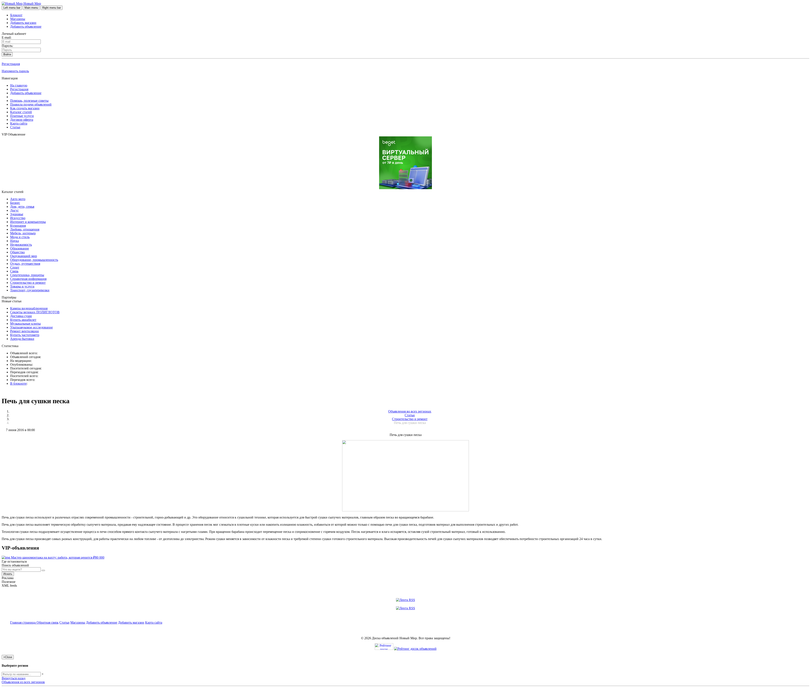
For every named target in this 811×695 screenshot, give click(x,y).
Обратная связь (48, 622)
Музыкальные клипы (25, 323)
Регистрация (11, 64)
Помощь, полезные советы (29, 100)
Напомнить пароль (15, 71)
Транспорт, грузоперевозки (29, 290)
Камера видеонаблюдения (29, 308)
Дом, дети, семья (22, 206)
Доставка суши (21, 316)
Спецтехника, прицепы (27, 275)
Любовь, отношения (24, 229)
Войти (7, 54)
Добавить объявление (25, 26)
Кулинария (18, 225)
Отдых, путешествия (25, 263)
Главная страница (23, 622)
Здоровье (16, 214)
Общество (17, 252)
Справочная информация (28, 279)
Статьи (15, 127)
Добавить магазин (23, 22)
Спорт (14, 267)
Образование (19, 248)
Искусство (17, 218)
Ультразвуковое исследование (31, 327)
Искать (7, 574)
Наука (14, 241)
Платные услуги (22, 116)
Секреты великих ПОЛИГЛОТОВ (35, 312)
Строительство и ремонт (28, 282)
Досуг (14, 210)
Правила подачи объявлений (31, 104)
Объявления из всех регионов (23, 682)
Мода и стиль (20, 237)
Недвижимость (21, 244)
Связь (14, 271)
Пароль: (7, 46)
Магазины (17, 19)
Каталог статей (21, 112)
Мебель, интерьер (23, 233)
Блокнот (16, 15)
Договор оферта (21, 119)
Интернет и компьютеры (28, 222)
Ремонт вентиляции (24, 331)
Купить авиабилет (23, 320)
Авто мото (17, 199)
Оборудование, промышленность (34, 260)
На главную (18, 85)
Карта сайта (18, 123)
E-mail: (6, 37)
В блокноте (18, 383)
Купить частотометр (24, 335)
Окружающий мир (23, 256)
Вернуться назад (13, 678)
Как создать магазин (24, 108)
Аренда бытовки (22, 339)
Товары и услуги (22, 286)
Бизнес (15, 203)
